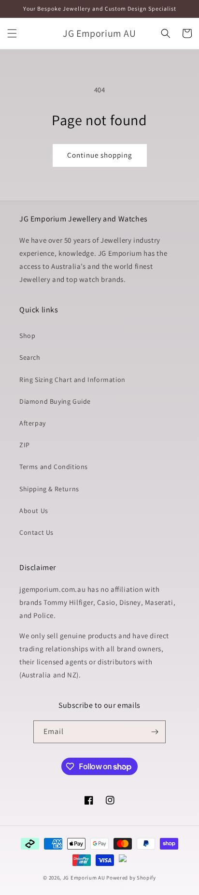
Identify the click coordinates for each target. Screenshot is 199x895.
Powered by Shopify (131, 877)
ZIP (24, 444)
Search (30, 357)
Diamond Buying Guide (55, 401)
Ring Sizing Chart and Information (72, 379)
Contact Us (36, 532)
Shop (27, 335)
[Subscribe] (154, 731)
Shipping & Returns (49, 488)
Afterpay (32, 423)
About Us (33, 510)
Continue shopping (99, 155)
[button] (12, 33)
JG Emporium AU (84, 877)
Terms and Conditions (53, 466)
